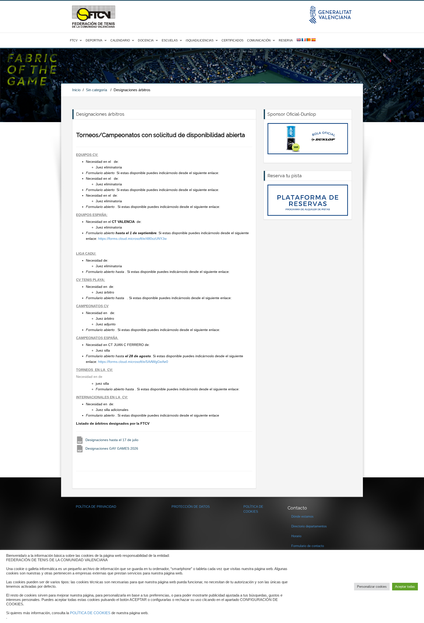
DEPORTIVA (94, 40)
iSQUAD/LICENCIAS (199, 40)
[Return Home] (93, 16)
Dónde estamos (302, 516)
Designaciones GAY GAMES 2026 (111, 448)
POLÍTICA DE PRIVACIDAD (96, 507)
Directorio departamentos (309, 526)
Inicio (76, 90)
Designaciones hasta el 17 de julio (111, 440)
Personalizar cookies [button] (372, 586)
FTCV (74, 40)
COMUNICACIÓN (259, 40)
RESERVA (286, 40)
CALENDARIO (120, 40)
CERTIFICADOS (232, 40)
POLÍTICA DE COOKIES (90, 613)
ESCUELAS (170, 40)
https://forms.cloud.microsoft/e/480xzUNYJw (132, 239)
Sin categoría (96, 90)
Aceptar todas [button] (405, 586)
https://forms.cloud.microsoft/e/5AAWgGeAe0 (133, 362)
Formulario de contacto (307, 546)
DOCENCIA (146, 40)
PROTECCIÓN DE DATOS (191, 507)
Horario (296, 536)
